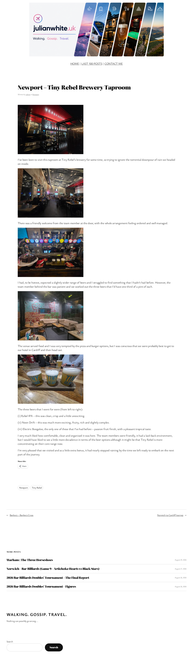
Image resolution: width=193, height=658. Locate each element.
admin (28, 94)
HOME (74, 63)
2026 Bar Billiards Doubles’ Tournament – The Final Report (48, 577)
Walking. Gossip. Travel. (37, 614)
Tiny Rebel (37, 487)
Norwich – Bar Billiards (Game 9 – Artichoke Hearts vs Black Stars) (53, 568)
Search (10, 641)
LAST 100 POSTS (91, 63)
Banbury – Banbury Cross (21, 515)
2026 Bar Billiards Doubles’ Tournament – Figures (41, 586)
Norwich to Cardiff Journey (170, 515)
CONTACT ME (114, 63)
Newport (35, 94)
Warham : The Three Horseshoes (30, 560)
